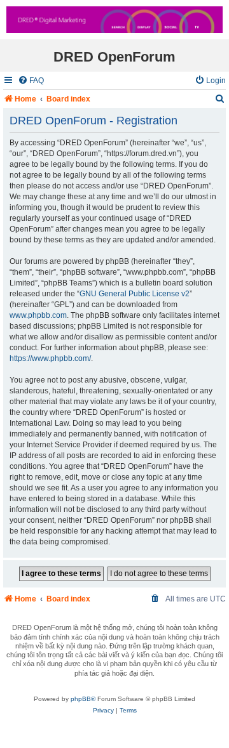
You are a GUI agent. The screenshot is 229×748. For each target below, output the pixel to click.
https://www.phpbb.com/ (50, 358)
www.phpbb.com (38, 315)
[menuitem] (31, 80)
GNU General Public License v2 (135, 293)
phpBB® (83, 698)
